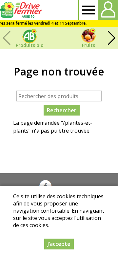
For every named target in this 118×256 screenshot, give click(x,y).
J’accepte (59, 243)
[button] (111, 38)
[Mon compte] (108, 10)
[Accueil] (22, 10)
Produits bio (30, 45)
